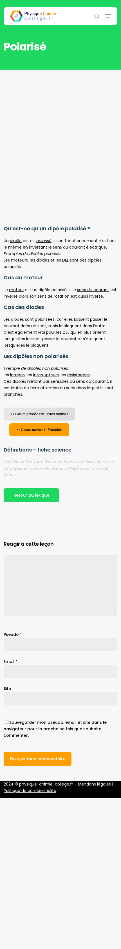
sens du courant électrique (79, 247)
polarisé (43, 241)
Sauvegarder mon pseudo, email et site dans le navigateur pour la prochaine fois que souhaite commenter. (55, 729)
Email (10, 661)
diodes (42, 260)
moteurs (19, 260)
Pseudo (13, 634)
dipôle (16, 241)
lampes (17, 375)
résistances (78, 375)
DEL (65, 260)
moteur (16, 290)
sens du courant (93, 290)
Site (7, 688)
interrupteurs (46, 375)
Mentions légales (94, 784)
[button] (108, 16)
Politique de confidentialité (30, 790)
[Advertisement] (60, 133)
